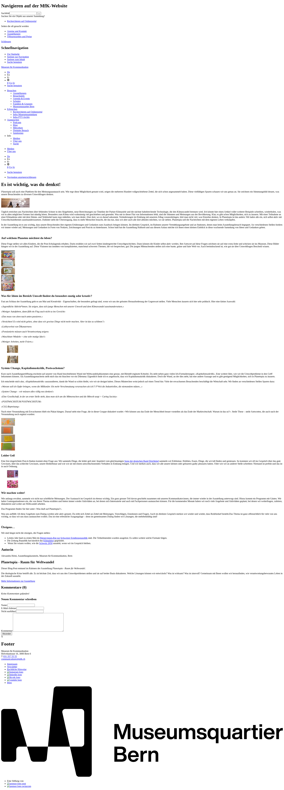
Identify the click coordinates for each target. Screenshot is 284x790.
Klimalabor (48, 540)
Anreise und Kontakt (17, 31)
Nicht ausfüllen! (8, 611)
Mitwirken (18, 128)
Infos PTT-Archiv (21, 117)
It (7, 83)
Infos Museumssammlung (25, 114)
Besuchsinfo (19, 96)
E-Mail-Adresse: (9, 608)
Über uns (17, 141)
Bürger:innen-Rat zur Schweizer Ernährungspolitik (64, 538)
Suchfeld (5, 13)
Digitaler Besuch (21, 130)
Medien (16, 138)
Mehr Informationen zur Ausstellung (18, 581)
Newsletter (12, 666)
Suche (16, 143)
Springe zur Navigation (18, 57)
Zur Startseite (13, 54)
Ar (13, 83)
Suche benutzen (14, 62)
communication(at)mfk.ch (13, 659)
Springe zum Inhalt (16, 59)
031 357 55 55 (10, 656)
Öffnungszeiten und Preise (19, 36)
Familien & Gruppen (22, 104)
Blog (15, 125)
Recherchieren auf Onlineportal (21, 21)
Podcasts (17, 122)
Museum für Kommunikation (14, 67)
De (8, 72)
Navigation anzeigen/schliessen (21, 177)
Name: (4, 605)
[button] (8, 80)
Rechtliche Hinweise (16, 669)
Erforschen (12, 109)
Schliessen (6, 41)
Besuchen (11, 90)
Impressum (12, 664)
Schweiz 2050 (46, 543)
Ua (10, 83)
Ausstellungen (13, 34)
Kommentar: (7, 631)
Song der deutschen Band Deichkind (141, 461)
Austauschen (13, 120)
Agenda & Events (21, 98)
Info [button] (9, 135)
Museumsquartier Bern (23, 106)
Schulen (17, 101)
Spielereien (18, 133)
